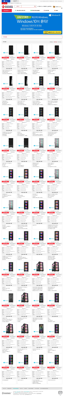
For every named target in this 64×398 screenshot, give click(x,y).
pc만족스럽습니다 (35, 164)
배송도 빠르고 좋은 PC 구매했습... (38, 104)
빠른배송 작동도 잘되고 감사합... (38, 197)
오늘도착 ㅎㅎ (4, 289)
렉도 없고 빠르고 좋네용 (51, 258)
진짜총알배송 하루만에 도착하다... (53, 225)
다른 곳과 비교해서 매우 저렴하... (23, 228)
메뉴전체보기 (6, 10)
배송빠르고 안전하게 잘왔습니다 (23, 70)
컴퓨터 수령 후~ (4, 350)
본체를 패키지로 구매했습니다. (52, 104)
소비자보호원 (37, 388)
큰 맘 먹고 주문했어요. (36, 101)
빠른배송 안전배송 (35, 382)
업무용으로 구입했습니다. (52, 70)
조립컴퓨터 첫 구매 (20, 71)
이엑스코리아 (20, 352)
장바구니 (47, 1)
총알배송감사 (35, 73)
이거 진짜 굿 (19, 197)
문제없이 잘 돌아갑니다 (36, 72)
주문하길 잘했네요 (20, 319)
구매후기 (34, 321)
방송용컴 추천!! (20, 350)
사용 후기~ (4, 352)
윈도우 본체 (5, 57)
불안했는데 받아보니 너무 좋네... (38, 290)
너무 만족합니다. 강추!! (51, 228)
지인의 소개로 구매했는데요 (22, 104)
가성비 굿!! (34, 350)
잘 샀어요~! (4, 164)
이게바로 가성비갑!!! (51, 259)
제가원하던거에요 (5, 72)
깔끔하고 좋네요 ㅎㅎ (21, 102)
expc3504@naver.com (28, 394)
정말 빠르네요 (50, 352)
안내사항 (4, 3)
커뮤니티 (40, 6)
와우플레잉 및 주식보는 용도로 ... (7, 132)
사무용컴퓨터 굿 (35, 71)
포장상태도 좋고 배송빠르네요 (52, 227)
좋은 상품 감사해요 (5, 102)
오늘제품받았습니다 (51, 288)
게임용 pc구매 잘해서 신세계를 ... (23, 225)
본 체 (20, 119)
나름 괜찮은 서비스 (5, 166)
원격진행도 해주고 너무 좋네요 (52, 226)
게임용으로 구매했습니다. (52, 350)
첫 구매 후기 (50, 197)
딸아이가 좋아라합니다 (21, 134)
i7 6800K (19, 321)
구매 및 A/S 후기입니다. (21, 196)
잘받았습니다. (50, 103)
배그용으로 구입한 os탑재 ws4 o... (7, 319)
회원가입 (44, 1)
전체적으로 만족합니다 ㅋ (6, 351)
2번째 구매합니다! (50, 164)
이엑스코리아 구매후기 (51, 73)
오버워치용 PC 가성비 (36, 103)
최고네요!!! (4, 225)
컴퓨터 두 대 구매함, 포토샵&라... (53, 194)
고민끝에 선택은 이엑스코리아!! (37, 381)
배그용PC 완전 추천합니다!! (6, 258)
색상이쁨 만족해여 (5, 257)
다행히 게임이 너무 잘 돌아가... (7, 163)
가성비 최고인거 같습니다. (22, 257)
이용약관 (25, 388)
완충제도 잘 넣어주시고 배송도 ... (38, 132)
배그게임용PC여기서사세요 (52, 166)
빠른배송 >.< (19, 163)
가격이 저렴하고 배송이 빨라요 (52, 102)
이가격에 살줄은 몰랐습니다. (6, 133)
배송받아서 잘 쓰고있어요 (37, 102)
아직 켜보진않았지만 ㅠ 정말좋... (23, 135)
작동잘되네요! (4, 227)
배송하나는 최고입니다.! (21, 289)
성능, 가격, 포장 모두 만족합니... (7, 320)
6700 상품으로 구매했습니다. (6, 104)
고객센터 (55, 1)
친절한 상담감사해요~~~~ (6, 71)
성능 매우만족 (20, 133)
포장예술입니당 (4, 194)
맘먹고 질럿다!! (50, 320)
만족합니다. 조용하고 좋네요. (52, 290)
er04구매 (34, 196)
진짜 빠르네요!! (4, 103)
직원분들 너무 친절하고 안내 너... (38, 289)
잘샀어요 (34, 133)
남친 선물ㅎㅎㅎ (35, 194)
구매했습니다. (20, 259)
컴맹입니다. (34, 320)
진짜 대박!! (4, 259)
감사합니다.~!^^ (50, 289)
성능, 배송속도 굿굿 (36, 70)
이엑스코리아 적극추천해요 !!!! (7, 73)
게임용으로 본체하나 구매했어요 (38, 134)
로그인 (41, 1)
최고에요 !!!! (19, 320)
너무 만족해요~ (4, 135)
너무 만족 (19, 164)
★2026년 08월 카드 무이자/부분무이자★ (14, 3)
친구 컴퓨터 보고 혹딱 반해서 (6, 195)
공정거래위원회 (30, 388)
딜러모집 (49, 6)
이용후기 (49, 319)
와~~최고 (3, 165)
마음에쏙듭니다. (4, 101)
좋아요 (3, 197)
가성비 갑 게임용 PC (21, 166)
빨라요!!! (19, 351)
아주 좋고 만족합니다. (5, 321)
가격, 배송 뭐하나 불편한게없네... (38, 288)
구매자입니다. (20, 288)
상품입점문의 (9, 388)
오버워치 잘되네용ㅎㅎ (36, 166)
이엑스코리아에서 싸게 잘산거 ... (53, 132)
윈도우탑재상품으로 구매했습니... (23, 258)
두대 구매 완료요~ (20, 227)
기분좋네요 (4, 228)
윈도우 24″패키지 (27, 57)
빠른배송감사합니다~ (36, 163)
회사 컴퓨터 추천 (50, 71)
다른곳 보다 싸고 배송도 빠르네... (23, 226)
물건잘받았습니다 (5, 196)
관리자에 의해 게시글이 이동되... (7, 290)
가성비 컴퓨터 (35, 165)
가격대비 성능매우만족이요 (22, 72)
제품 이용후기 (8, 68)
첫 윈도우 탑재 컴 (20, 195)
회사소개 (4, 388)
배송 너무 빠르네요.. (51, 196)
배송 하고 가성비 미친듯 (6, 288)
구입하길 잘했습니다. (21, 165)
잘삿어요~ (19, 132)
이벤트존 (44, 6)
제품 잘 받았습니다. (51, 134)
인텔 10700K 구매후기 (51, 257)
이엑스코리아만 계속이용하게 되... (38, 135)
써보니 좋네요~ (50, 135)
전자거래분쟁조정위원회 (44, 388)
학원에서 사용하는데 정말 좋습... (23, 73)
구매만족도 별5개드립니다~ (52, 133)
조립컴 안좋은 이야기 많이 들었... (38, 319)
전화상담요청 (60, 1)
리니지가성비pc (35, 195)
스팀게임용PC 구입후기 (51, 321)
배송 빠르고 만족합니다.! (21, 290)
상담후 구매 (34, 225)
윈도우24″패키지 (12, 57)
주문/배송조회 (52, 1)
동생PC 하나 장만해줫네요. (37, 383)
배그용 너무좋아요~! (51, 163)
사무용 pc (49, 72)
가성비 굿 (49, 165)
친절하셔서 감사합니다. (51, 195)
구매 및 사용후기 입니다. (21, 101)
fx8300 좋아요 (4, 134)
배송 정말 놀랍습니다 (21, 103)
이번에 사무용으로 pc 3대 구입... (7, 70)
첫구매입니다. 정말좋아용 (6, 226)
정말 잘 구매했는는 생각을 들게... (53, 101)
